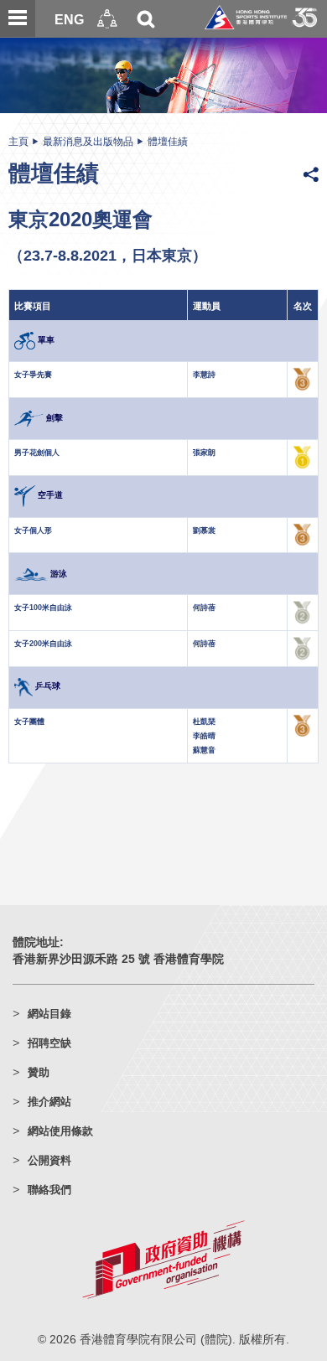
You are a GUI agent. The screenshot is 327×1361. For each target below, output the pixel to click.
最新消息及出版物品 (88, 141)
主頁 (18, 141)
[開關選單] (17, 18)
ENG (69, 19)
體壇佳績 (168, 141)
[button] (107, 18)
